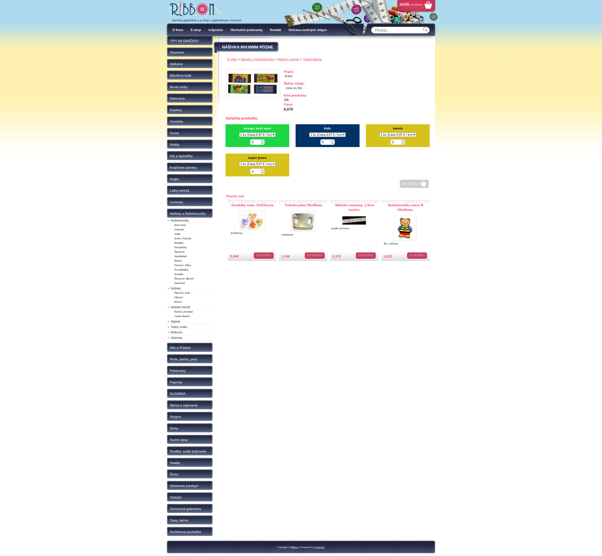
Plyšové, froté (182, 293)
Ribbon (295, 547)
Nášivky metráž (180, 307)
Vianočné (179, 283)
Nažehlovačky (180, 220)
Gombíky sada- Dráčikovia (252, 205)
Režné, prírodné (183, 311)
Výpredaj (176, 337)
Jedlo (177, 234)
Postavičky (180, 247)
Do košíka (410, 184)
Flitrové (178, 297)
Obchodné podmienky (246, 30)
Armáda (178, 274)
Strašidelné (180, 256)
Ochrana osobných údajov (308, 30)
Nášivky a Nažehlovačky (257, 59)
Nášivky (176, 288)
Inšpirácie (216, 30)
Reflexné (176, 332)
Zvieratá (179, 229)
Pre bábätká (181, 269)
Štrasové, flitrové (184, 278)
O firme (177, 30)
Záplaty (175, 321)
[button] (263, 141)
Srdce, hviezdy (182, 238)
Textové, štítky (182, 265)
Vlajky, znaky (179, 327)
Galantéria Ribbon (195, 9)
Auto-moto (180, 225)
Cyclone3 (319, 547)
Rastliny (178, 242)
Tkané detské (182, 316)
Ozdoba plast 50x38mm (303, 205)
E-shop (196, 30)
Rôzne (178, 260)
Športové (179, 251)
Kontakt (275, 30)
